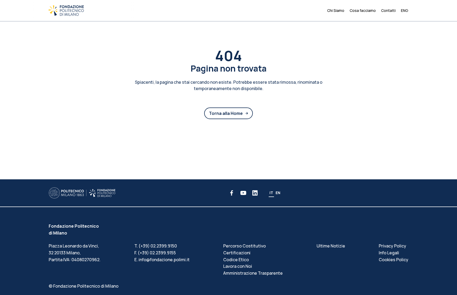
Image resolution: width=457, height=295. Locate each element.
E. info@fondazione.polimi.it (162, 260)
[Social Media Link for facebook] (232, 193)
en (278, 192)
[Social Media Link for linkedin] (255, 193)
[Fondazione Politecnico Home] (66, 10)
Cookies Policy (393, 260)
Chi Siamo (335, 10)
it (271, 192)
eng (404, 10)
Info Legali (389, 253)
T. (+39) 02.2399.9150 (155, 246)
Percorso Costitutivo (244, 246)
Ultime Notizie (331, 246)
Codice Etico (236, 260)
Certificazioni (236, 253)
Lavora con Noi (237, 266)
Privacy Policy (392, 246)
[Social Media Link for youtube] (243, 193)
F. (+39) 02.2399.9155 (155, 253)
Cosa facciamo (363, 10)
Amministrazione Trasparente (253, 273)
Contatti (388, 10)
